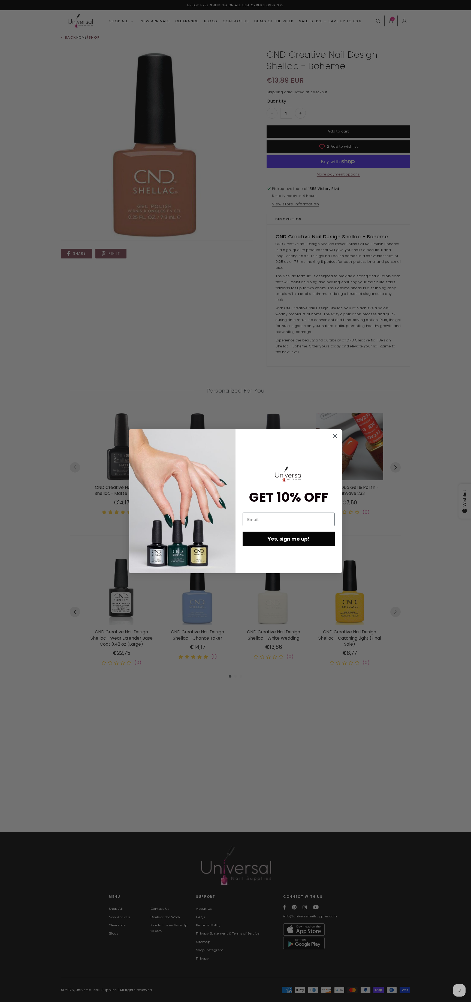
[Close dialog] (335, 436)
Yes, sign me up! (289, 538)
